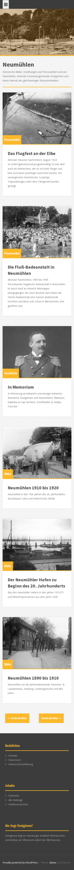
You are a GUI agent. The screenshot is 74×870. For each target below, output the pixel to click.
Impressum (14, 760)
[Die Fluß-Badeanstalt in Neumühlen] (37, 232)
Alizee (53, 862)
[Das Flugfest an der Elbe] (37, 118)
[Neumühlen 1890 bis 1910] (37, 643)
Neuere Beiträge (49, 718)
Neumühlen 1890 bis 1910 (33, 678)
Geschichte (10, 373)
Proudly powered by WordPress (20, 862)
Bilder (7, 474)
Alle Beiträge (15, 800)
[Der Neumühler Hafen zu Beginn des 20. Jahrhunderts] (37, 544)
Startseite (13, 795)
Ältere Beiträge (19, 718)
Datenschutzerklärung (20, 764)
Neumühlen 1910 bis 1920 (33, 488)
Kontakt (12, 755)
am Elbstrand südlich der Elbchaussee (39, 840)
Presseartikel (12, 140)
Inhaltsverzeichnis (18, 804)
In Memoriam (21, 387)
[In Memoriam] (37, 352)
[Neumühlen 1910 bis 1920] (37, 452)
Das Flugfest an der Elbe (31, 153)
